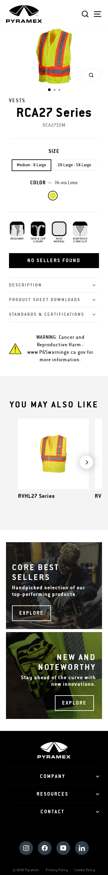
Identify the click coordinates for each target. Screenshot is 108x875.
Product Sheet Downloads (44, 299)
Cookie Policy (84, 870)
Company (52, 776)
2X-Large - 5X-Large (74, 165)
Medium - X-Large (31, 165)
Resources (52, 794)
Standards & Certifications (46, 314)
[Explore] (54, 585)
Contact (52, 812)
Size (54, 151)
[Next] (86, 462)
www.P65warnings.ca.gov (56, 352)
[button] (54, 260)
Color (54, 182)
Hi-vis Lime (53, 195)
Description (25, 285)
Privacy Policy (57, 870)
